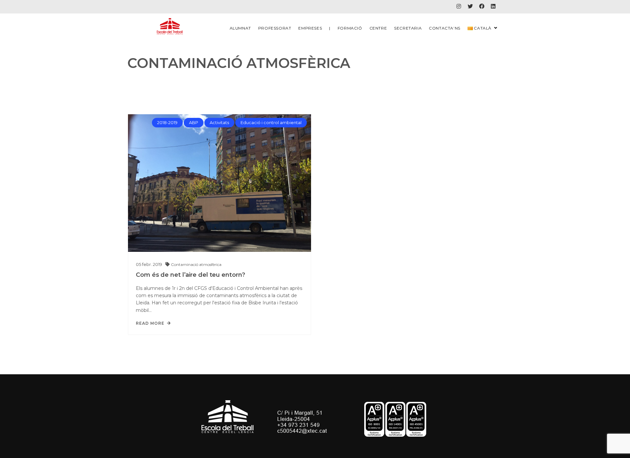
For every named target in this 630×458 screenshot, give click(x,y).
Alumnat (240, 28)
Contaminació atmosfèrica (196, 264)
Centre (378, 28)
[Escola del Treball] (170, 26)
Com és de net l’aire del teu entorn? (190, 274)
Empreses (310, 28)
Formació (350, 28)
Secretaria (408, 28)
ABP (193, 122)
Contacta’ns (444, 28)
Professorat (274, 28)
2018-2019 (167, 122)
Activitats (219, 122)
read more (150, 323)
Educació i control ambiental (271, 122)
